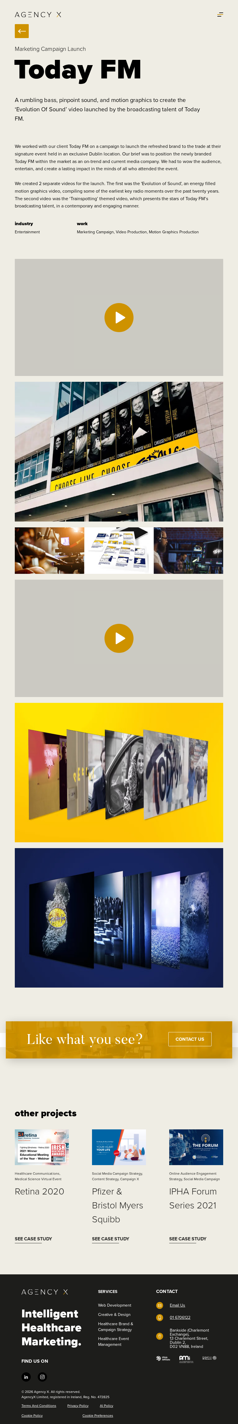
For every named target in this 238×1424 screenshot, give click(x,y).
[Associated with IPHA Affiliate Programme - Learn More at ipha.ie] (163, 1359)
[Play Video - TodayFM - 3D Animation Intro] (119, 317)
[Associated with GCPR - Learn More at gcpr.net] (210, 1359)
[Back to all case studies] (22, 31)
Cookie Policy (32, 1415)
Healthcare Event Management (113, 1342)
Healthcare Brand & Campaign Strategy (115, 1327)
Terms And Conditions (38, 1405)
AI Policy (106, 1405)
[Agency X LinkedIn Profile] (26, 1377)
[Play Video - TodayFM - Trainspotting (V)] (119, 638)
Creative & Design (114, 1315)
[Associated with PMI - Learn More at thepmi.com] (186, 1359)
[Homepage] (38, 14)
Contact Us (190, 1039)
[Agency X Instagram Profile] (42, 1377)
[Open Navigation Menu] (220, 14)
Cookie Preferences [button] (97, 1415)
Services (108, 1292)
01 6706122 (180, 1317)
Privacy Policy (78, 1405)
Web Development (114, 1305)
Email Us (177, 1305)
